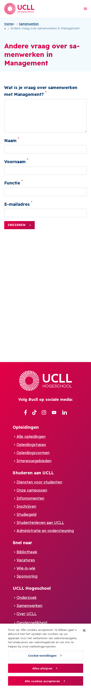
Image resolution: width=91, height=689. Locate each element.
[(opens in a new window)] (25, 413)
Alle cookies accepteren (42, 681)
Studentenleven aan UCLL (40, 522)
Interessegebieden (34, 460)
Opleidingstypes (31, 444)
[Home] (19, 9)
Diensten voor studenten (39, 482)
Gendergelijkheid (32, 622)
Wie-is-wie (26, 568)
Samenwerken (29, 605)
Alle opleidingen (31, 436)
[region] (45, 656)
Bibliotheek (27, 551)
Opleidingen (26, 427)
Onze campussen (32, 490)
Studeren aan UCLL (33, 472)
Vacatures (26, 560)
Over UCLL (27, 613)
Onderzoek (27, 597)
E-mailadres (17, 204)
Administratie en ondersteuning (45, 530)
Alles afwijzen (42, 668)
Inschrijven (26, 506)
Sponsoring (27, 576)
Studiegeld (26, 514)
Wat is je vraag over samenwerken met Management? (40, 91)
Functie (12, 183)
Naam (10, 140)
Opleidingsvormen (33, 452)
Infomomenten (30, 498)
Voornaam (15, 161)
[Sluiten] (84, 630)
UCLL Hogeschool (32, 588)
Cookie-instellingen (42, 655)
